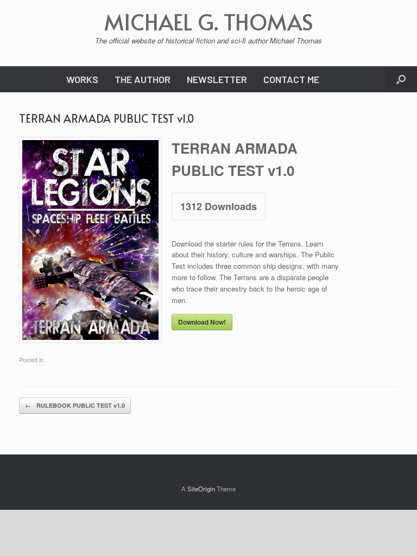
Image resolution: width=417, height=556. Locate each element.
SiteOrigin (201, 488)
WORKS (82, 79)
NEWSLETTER (217, 79)
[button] (401, 79)
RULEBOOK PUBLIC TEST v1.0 (75, 405)
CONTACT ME (291, 79)
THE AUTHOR (142, 79)
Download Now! (202, 322)
